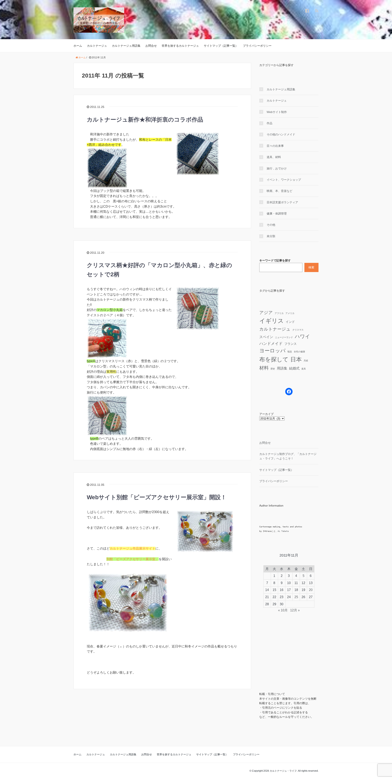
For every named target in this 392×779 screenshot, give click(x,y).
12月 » (295, 610)
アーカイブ (266, 414)
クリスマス (298, 330)
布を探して (273, 359)
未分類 (271, 236)
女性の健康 (299, 351)
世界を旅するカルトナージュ (180, 45)
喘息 (289, 351)
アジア (266, 312)
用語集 (282, 368)
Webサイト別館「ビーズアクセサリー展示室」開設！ (156, 497)
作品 (269, 123)
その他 (271, 224)
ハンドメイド (271, 343)
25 (296, 597)
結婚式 (294, 368)
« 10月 (283, 610)
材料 (264, 368)
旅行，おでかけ (277, 168)
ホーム (78, 45)
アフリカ (279, 313)
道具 (303, 368)
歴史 (273, 368)
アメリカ (289, 313)
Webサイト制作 (277, 112)
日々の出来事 (275, 145)
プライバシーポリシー (257, 45)
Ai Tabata (283, 531)
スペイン (266, 337)
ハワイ (302, 336)
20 (311, 590)
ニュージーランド (284, 337)
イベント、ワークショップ (284, 179)
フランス (290, 343)
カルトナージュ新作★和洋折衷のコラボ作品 (145, 119)
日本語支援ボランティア (282, 202)
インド (290, 321)
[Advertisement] (279, 653)
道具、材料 (274, 157)
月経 (306, 360)
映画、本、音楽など (279, 191)
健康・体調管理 (277, 213)
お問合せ (151, 45)
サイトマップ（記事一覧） (221, 45)
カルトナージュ (97, 45)
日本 (296, 359)
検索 (311, 267)
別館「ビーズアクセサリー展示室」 (132, 559)
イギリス (271, 320)
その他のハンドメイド (281, 134)
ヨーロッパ (272, 350)
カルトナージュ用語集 (126, 45)
